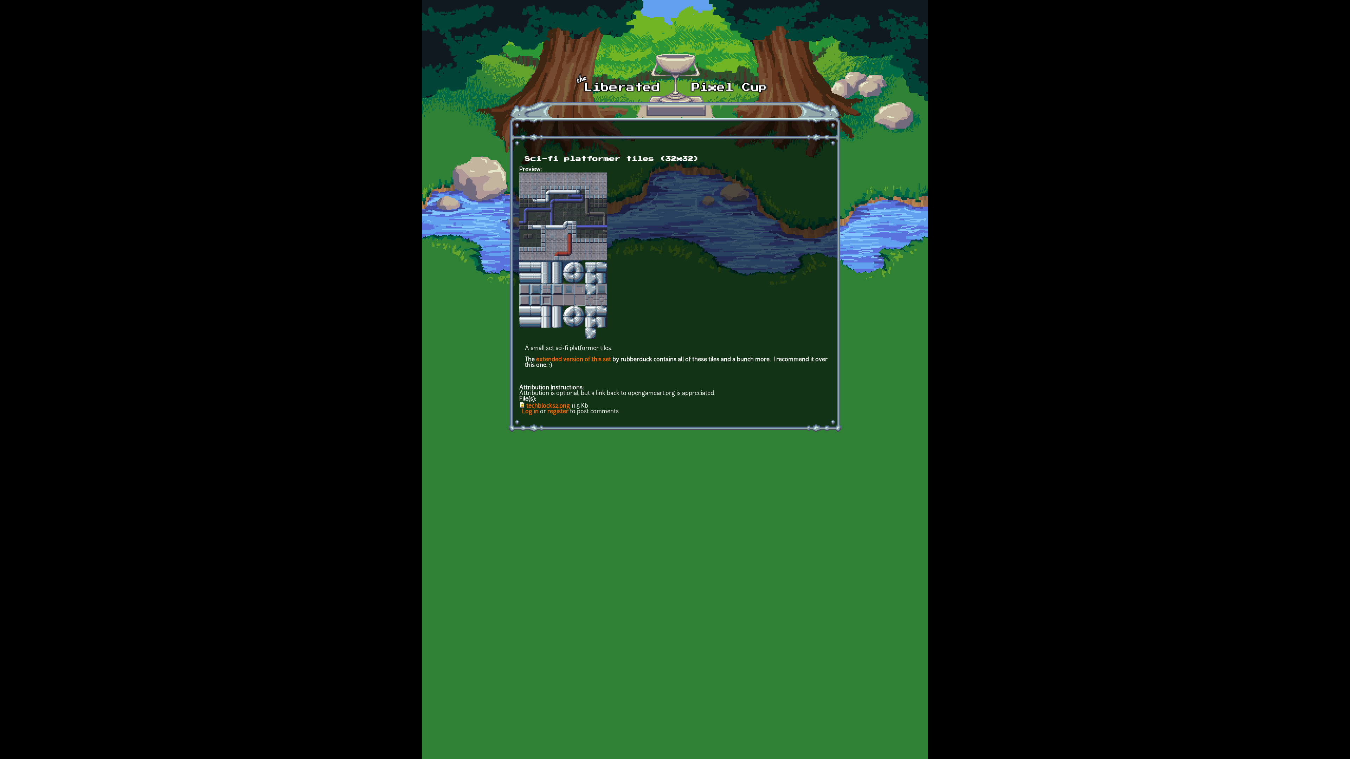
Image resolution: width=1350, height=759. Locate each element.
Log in (530, 412)
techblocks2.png (548, 406)
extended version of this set (573, 360)
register (557, 412)
